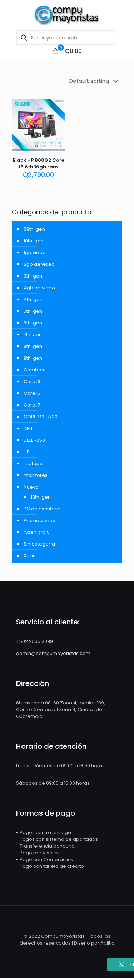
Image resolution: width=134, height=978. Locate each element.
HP (27, 451)
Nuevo (31, 487)
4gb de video (39, 287)
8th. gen (33, 346)
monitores (36, 475)
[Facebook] (59, 953)
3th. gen (33, 276)
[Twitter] (78, 953)
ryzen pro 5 (37, 532)
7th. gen (33, 334)
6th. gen (33, 322)
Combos (34, 369)
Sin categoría (39, 544)
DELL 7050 (34, 440)
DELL (28, 428)
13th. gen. (41, 497)
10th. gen (34, 240)
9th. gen (33, 358)
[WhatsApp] (49, 953)
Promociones (39, 520)
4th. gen (33, 299)
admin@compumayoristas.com (53, 653)
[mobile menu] (124, 14)
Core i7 (32, 405)
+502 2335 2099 (34, 641)
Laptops (33, 463)
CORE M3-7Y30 (41, 416)
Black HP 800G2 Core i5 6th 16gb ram (38, 163)
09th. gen (34, 229)
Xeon (30, 555)
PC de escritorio (42, 508)
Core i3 (32, 381)
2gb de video (39, 264)
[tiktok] (86, 953)
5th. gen (33, 311)
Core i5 (32, 393)
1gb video (35, 252)
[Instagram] (69, 953)
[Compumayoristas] (67, 14)
